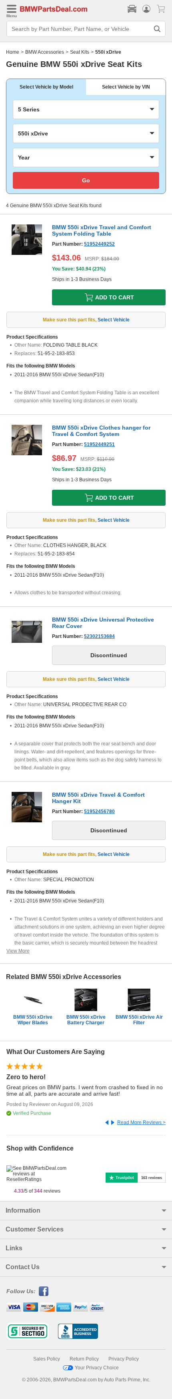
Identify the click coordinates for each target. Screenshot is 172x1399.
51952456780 (99, 811)
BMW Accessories (44, 52)
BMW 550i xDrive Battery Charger (86, 1020)
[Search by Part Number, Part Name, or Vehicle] (157, 29)
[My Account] (146, 9)
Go (86, 180)
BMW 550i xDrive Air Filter (139, 1020)
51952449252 (99, 244)
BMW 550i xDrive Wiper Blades (32, 1020)
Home (12, 52)
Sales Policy (46, 1359)
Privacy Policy (123, 1359)
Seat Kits (79, 52)
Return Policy (84, 1359)
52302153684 (99, 636)
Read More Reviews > (141, 1122)
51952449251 (99, 444)
